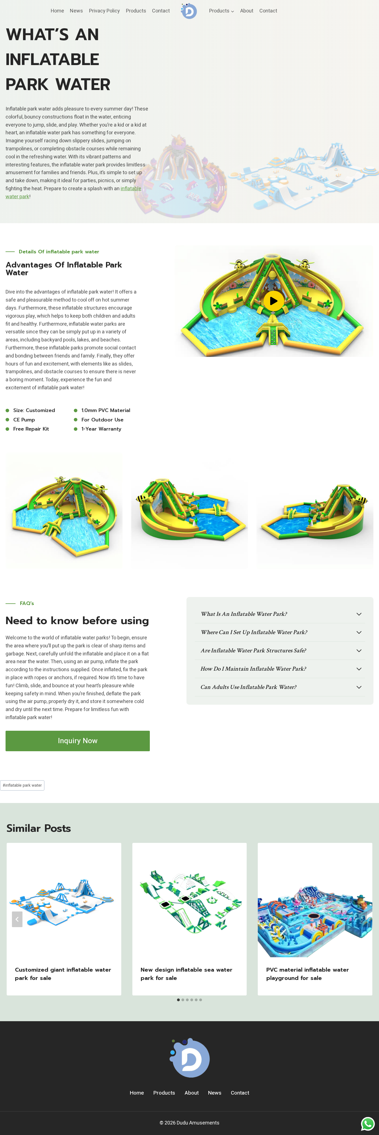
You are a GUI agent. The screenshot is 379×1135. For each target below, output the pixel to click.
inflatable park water (22, 785)
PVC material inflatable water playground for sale (307, 974)
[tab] (178, 999)
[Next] (362, 919)
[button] (274, 301)
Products (136, 11)
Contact (161, 11)
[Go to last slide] (17, 919)
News (76, 11)
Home (57, 11)
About (246, 11)
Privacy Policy (104, 11)
